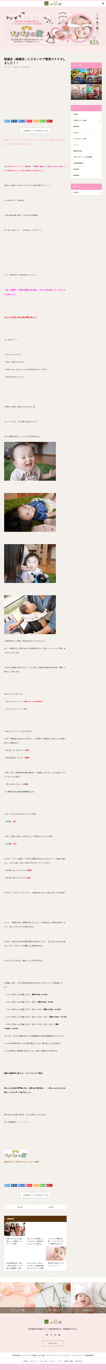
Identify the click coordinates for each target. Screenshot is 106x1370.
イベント (76, 145)
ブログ (60, 1361)
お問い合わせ (53, 1343)
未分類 (75, 114)
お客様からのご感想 (79, 120)
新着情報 (16, 67)
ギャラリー (52, 1361)
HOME (25, 1361)
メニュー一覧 (43, 1361)
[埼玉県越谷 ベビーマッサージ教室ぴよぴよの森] (53, 1322)
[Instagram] (47, 1335)
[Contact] (55, 1335)
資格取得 (76, 169)
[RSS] (59, 1335)
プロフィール (33, 1361)
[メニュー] (103, 3)
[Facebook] (51, 1335)
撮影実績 (76, 126)
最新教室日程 (77, 151)
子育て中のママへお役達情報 (82, 157)
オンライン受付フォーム (25, 1122)
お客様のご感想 (68, 1361)
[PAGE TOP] (53, 1279)
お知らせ (76, 132)
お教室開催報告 (25, 67)
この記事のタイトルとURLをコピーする (35, 131)
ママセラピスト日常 (79, 139)
